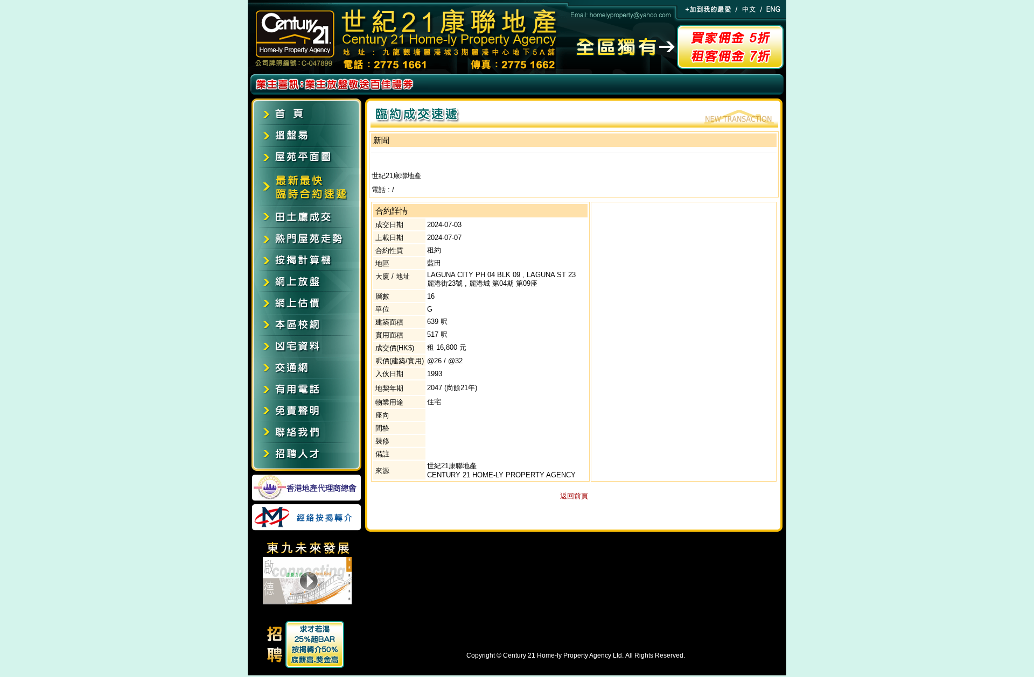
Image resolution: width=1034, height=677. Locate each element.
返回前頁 (574, 496)
